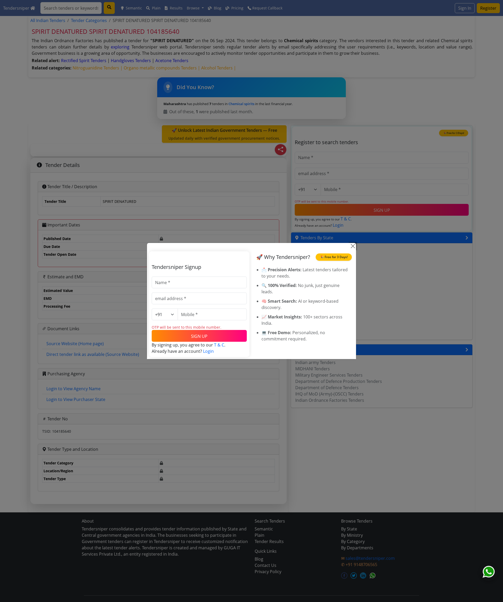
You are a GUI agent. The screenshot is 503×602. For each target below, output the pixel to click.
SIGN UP (199, 336)
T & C (219, 345)
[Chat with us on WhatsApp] (488, 572)
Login (208, 351)
